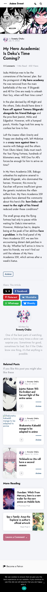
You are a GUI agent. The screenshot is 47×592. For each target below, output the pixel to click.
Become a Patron (15, 566)
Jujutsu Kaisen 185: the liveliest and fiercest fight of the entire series (29, 393)
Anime (8, 274)
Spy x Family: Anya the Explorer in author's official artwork (18, 520)
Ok (24, 588)
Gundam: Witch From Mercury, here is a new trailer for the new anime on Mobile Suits (29, 497)
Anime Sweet (16, 3)
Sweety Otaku (17, 38)
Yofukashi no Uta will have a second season (30, 462)
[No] (44, 583)
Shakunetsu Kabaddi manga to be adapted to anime (30, 428)
